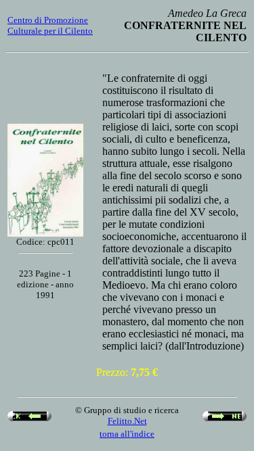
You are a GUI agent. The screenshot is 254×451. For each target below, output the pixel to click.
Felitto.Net (127, 421)
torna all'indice (127, 434)
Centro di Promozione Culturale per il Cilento (50, 25)
